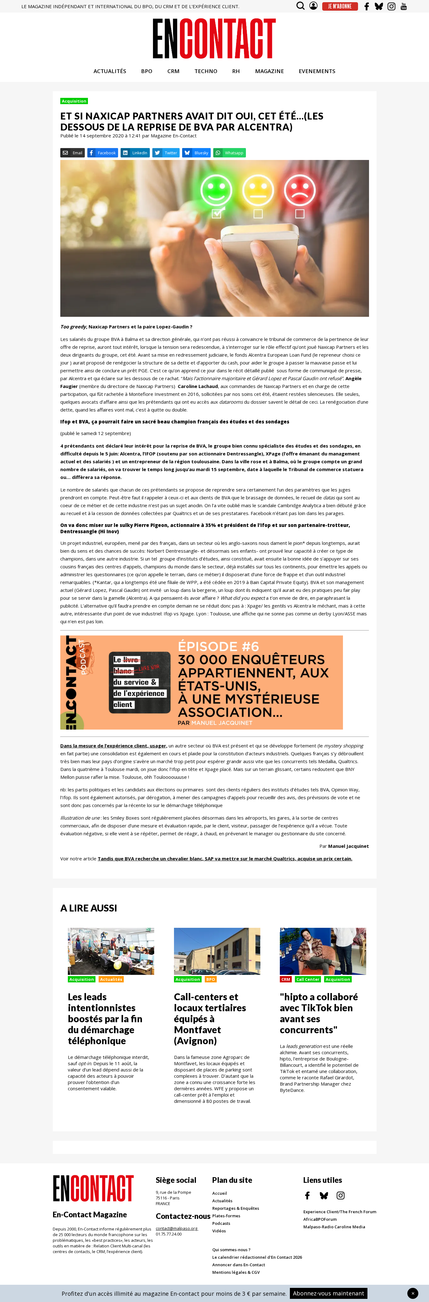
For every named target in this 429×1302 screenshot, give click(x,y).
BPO (146, 71)
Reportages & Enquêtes (235, 1208)
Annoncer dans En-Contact (238, 1264)
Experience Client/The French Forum (339, 1211)
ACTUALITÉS (110, 71)
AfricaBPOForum (320, 1219)
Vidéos (219, 1231)
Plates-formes (226, 1216)
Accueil (219, 1193)
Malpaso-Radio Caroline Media (334, 1227)
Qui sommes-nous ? (231, 1249)
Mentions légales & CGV (236, 1272)
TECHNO (205, 71)
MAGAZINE (269, 71)
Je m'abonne (340, 6)
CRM (173, 71)
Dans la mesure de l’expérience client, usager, (113, 745)
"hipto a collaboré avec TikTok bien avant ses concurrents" (319, 1013)
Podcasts (221, 1223)
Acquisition (74, 101)
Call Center (307, 979)
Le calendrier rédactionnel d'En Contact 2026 (257, 1257)
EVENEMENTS (317, 71)
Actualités (111, 979)
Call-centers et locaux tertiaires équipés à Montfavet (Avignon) (210, 1018)
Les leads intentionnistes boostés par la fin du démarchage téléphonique (105, 1018)
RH (236, 71)
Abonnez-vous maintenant (328, 1293)
